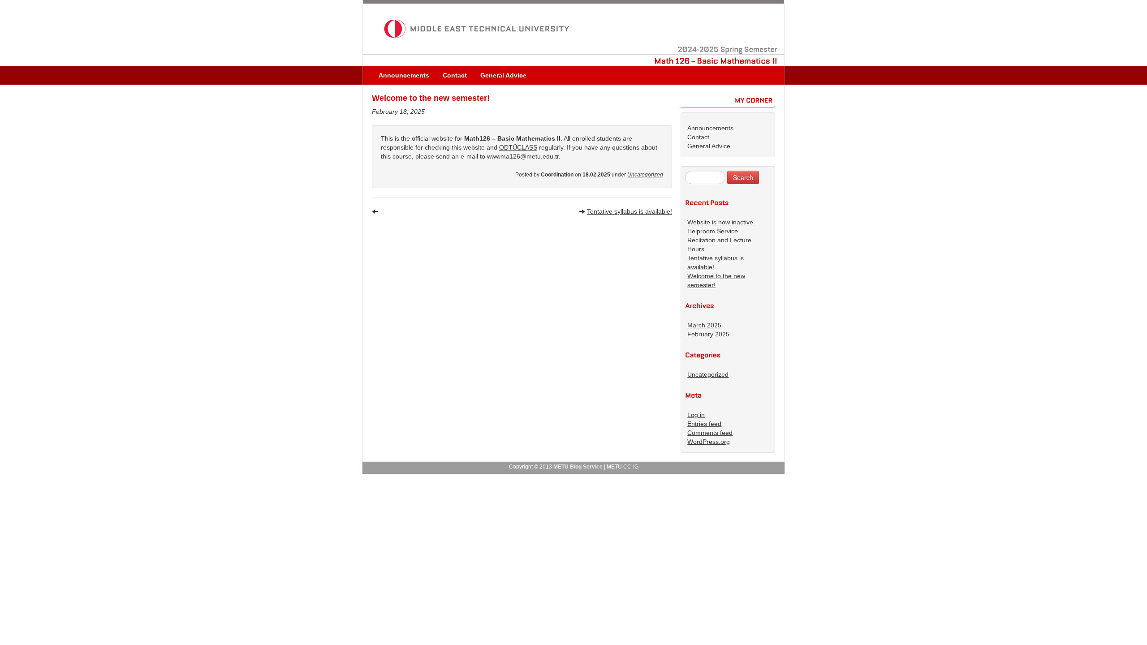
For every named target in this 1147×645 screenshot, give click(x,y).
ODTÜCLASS (518, 147)
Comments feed (710, 432)
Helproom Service (712, 231)
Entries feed (704, 423)
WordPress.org (708, 441)
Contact (455, 75)
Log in (696, 414)
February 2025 (708, 334)
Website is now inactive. (721, 222)
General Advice (503, 75)
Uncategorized (645, 175)
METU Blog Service (578, 467)
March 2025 (704, 325)
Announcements (404, 75)
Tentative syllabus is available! (629, 211)
